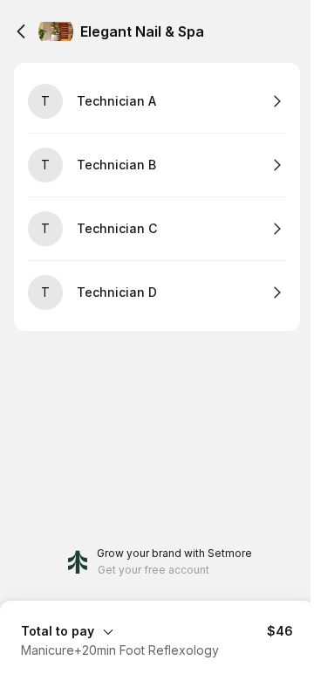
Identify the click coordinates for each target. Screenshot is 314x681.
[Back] (20, 31)
